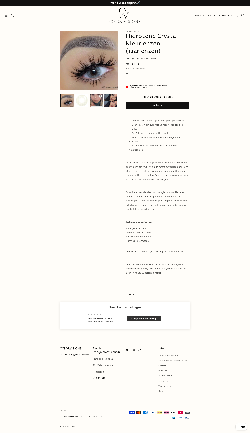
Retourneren (164, 381)
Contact (162, 365)
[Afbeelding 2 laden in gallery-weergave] (81, 100)
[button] (6, 15)
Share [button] (131, 294)
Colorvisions (71, 426)
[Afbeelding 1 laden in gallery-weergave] (67, 100)
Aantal (128, 73)
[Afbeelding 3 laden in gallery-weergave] (110, 100)
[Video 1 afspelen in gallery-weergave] (96, 100)
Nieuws (161, 391)
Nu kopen (158, 105)
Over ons (162, 370)
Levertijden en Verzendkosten (172, 360)
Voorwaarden (164, 386)
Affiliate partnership (168, 355)
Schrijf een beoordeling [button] (144, 318)
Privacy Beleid (165, 375)
